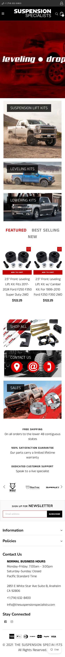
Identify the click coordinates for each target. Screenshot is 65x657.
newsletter (32, 506)
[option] (32, 59)
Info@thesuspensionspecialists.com (31, 604)
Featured (16, 230)
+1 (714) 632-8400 (12, 3)
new (32, 237)
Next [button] (62, 59)
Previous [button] (2, 59)
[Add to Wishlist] (28, 249)
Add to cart (17, 272)
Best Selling (45, 230)
